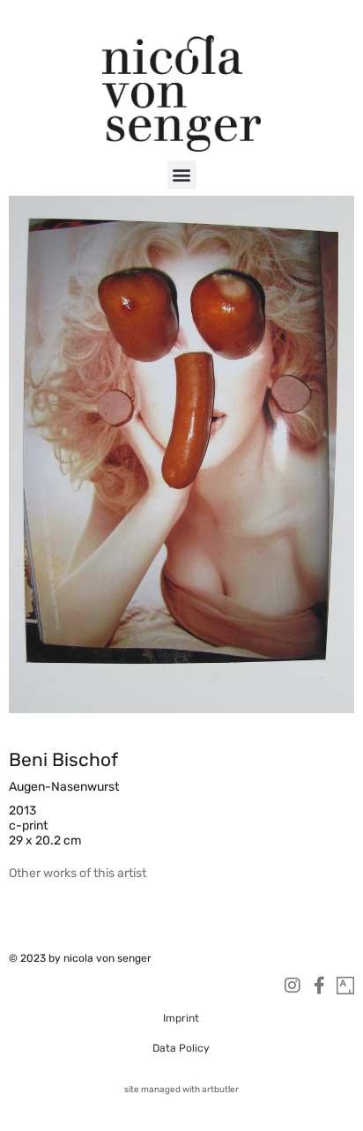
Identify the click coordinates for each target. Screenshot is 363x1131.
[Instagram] (292, 985)
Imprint (181, 1018)
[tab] (77, 873)
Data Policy (181, 1048)
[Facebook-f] (319, 985)
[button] (181, 175)
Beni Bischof (63, 759)
